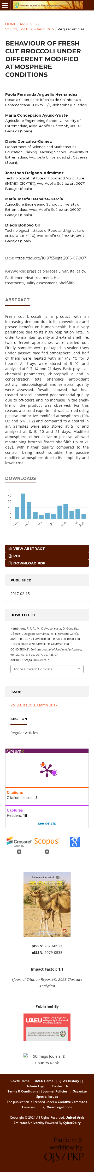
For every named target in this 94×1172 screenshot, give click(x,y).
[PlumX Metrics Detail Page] (47, 770)
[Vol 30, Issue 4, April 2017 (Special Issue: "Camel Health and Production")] (47, 935)
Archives (28, 24)
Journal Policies (55, 1091)
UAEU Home (44, 1081)
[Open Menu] (5, 5)
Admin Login (36, 1086)
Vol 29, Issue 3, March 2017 (29, 29)
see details (47, 823)
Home (10, 24)
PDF (16, 556)
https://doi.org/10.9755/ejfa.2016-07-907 (50, 258)
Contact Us (60, 1086)
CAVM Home (20, 1081)
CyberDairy (72, 1122)
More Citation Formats (33, 669)
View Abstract (28, 548)
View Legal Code (59, 1107)
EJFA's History (68, 1081)
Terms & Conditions (23, 1091)
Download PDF (28, 563)
